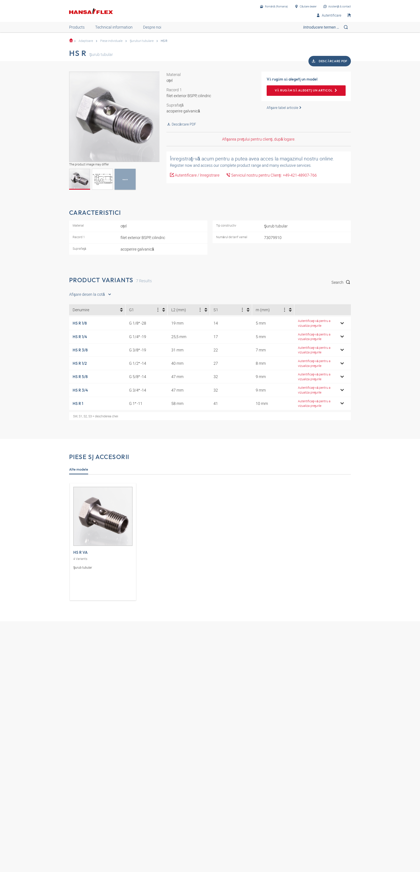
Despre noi (152, 27)
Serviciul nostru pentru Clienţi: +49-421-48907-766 (273, 175)
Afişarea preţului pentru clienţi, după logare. (258, 139)
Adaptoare (86, 41)
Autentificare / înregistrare (196, 175)
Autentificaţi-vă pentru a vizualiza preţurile (314, 323)
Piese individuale (111, 41)
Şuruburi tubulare (142, 41)
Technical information (114, 27)
